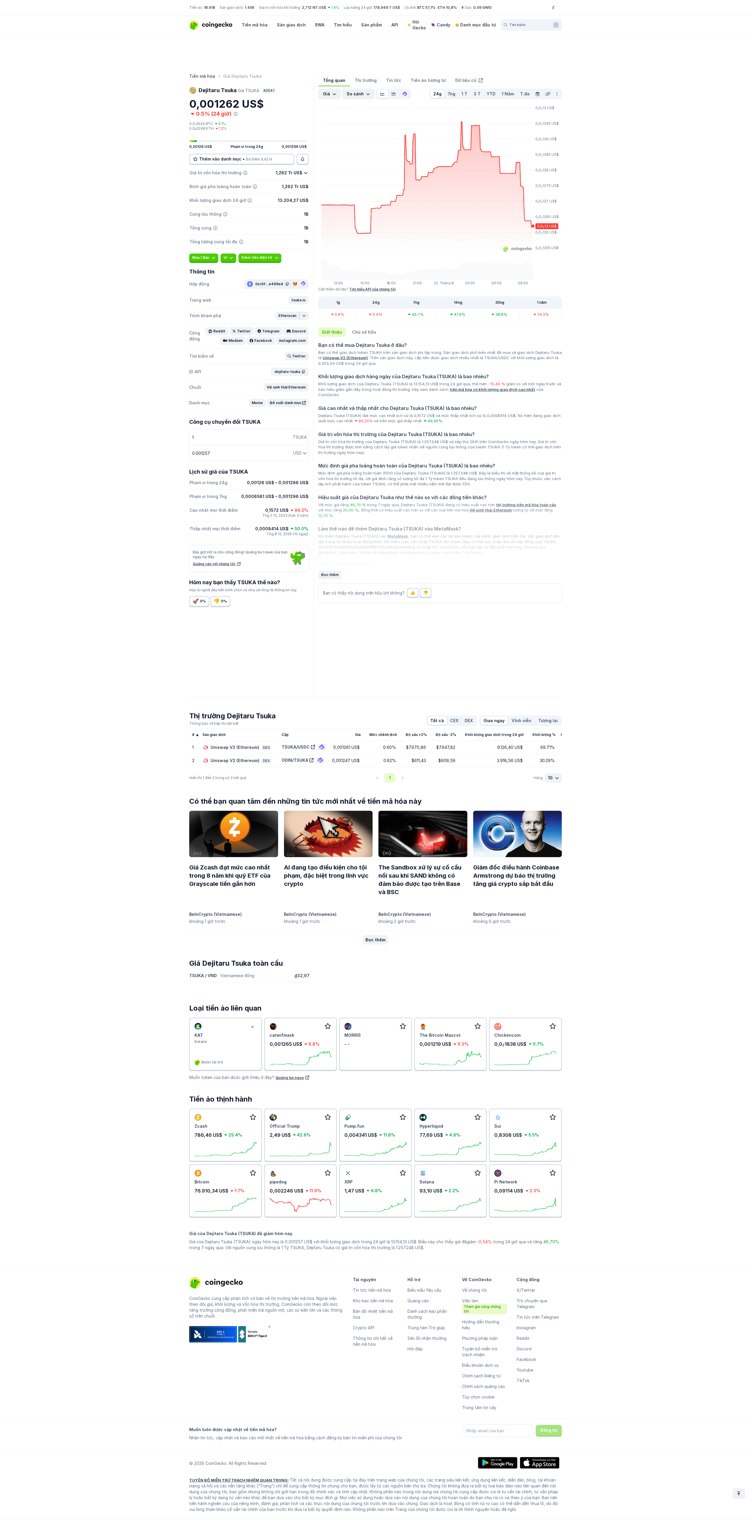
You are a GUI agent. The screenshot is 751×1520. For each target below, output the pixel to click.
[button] (298, 300)
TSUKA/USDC (296, 746)
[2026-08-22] (537, 94)
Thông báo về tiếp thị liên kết (214, 723)
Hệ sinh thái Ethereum (491, 510)
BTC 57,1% (426, 7)
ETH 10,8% (447, 7)
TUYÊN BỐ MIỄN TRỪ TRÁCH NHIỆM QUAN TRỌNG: (239, 1480)
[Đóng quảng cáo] (253, 1027)
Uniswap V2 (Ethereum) (345, 357)
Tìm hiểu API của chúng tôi (372, 289)
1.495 (249, 7)
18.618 (209, 7)
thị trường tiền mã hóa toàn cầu (526, 504)
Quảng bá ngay (289, 1077)
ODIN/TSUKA (295, 760)
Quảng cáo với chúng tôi (214, 564)
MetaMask (398, 536)
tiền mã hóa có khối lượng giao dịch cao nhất (492, 389)
